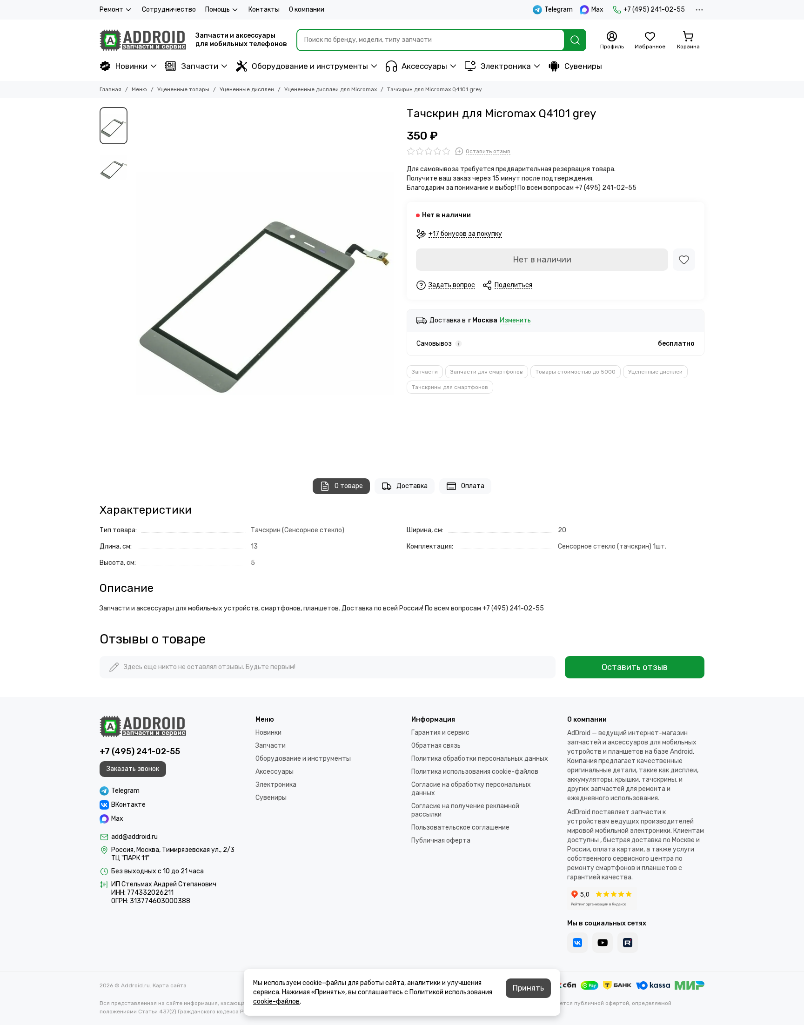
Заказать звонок (133, 769)
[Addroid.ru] (143, 40)
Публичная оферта (440, 840)
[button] (137, 283)
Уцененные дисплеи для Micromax (330, 89)
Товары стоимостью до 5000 (576, 371)
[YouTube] (602, 942)
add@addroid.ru (134, 837)
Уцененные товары (183, 89)
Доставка (412, 486)
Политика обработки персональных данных (479, 759)
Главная (110, 89)
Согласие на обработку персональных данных (471, 789)
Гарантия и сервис (440, 733)
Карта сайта (170, 985)
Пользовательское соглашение (460, 827)
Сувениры (583, 66)
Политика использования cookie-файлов (474, 772)
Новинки (131, 66)
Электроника (506, 66)
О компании (306, 9)
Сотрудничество (169, 9)
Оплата (472, 486)
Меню (139, 89)
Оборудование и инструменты (310, 66)
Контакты (264, 9)
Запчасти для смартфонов (486, 371)
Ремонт (111, 9)
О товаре (349, 486)
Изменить (515, 320)
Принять (528, 988)
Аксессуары (424, 66)
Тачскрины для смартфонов (450, 387)
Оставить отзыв (635, 667)
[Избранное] (684, 259)
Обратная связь (436, 746)
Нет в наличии (542, 260)
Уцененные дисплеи (247, 89)
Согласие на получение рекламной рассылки (465, 810)
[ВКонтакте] (577, 942)
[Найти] (575, 40)
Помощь (217, 9)
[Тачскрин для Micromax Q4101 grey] (264, 283)
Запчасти (199, 66)
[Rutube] (627, 942)
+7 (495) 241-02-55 (654, 9)
